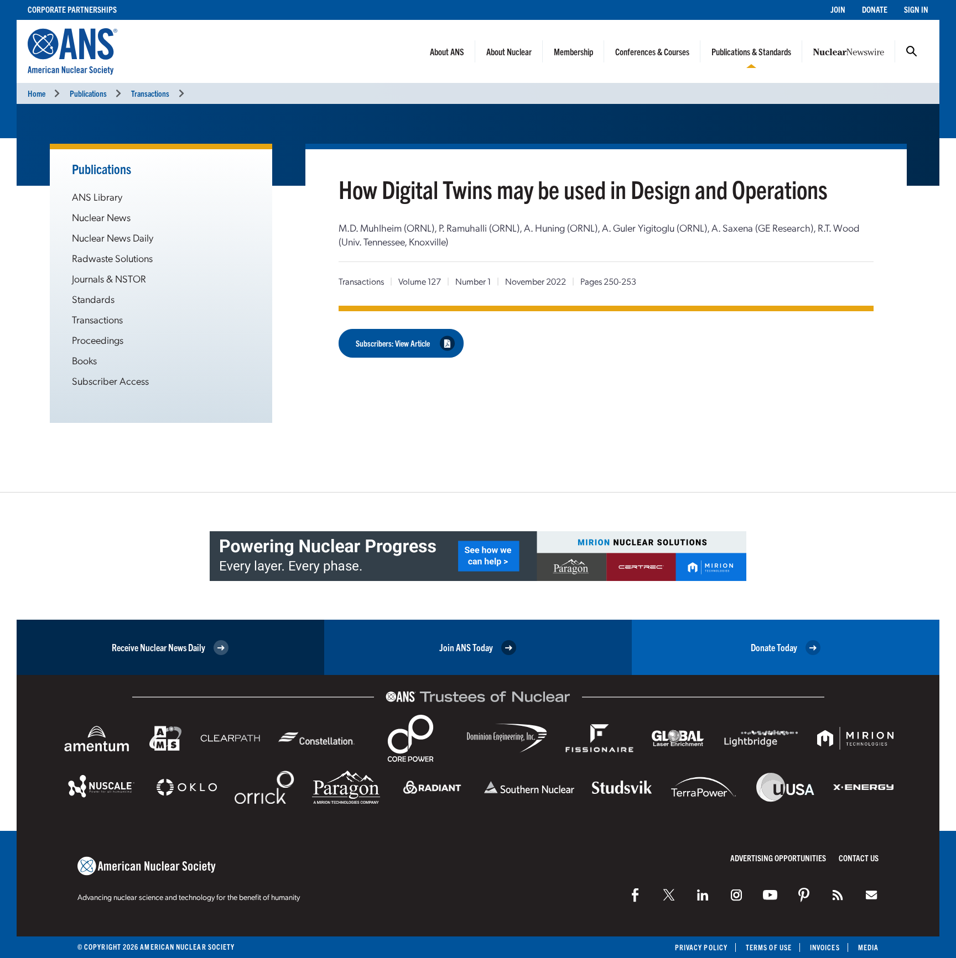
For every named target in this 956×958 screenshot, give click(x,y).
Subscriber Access (110, 380)
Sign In (916, 9)
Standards (93, 298)
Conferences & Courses (652, 51)
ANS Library (97, 196)
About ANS (447, 51)
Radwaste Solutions (112, 258)
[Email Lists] (871, 895)
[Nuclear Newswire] (837, 895)
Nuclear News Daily (112, 237)
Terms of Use (769, 947)
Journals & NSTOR (109, 278)
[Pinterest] (804, 895)
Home (36, 93)
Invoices (825, 947)
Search (911, 51)
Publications (88, 93)
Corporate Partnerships (72, 9)
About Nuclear (509, 51)
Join (837, 9)
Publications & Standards (751, 51)
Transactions (150, 93)
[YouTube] (770, 895)
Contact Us (859, 857)
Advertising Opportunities (778, 857)
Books (84, 360)
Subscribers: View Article (393, 343)
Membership (573, 51)
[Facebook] (635, 895)
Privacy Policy (701, 947)
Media (868, 947)
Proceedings (97, 339)
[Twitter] (669, 895)
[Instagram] (736, 895)
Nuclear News (101, 217)
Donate (874, 9)
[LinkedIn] (702, 895)
